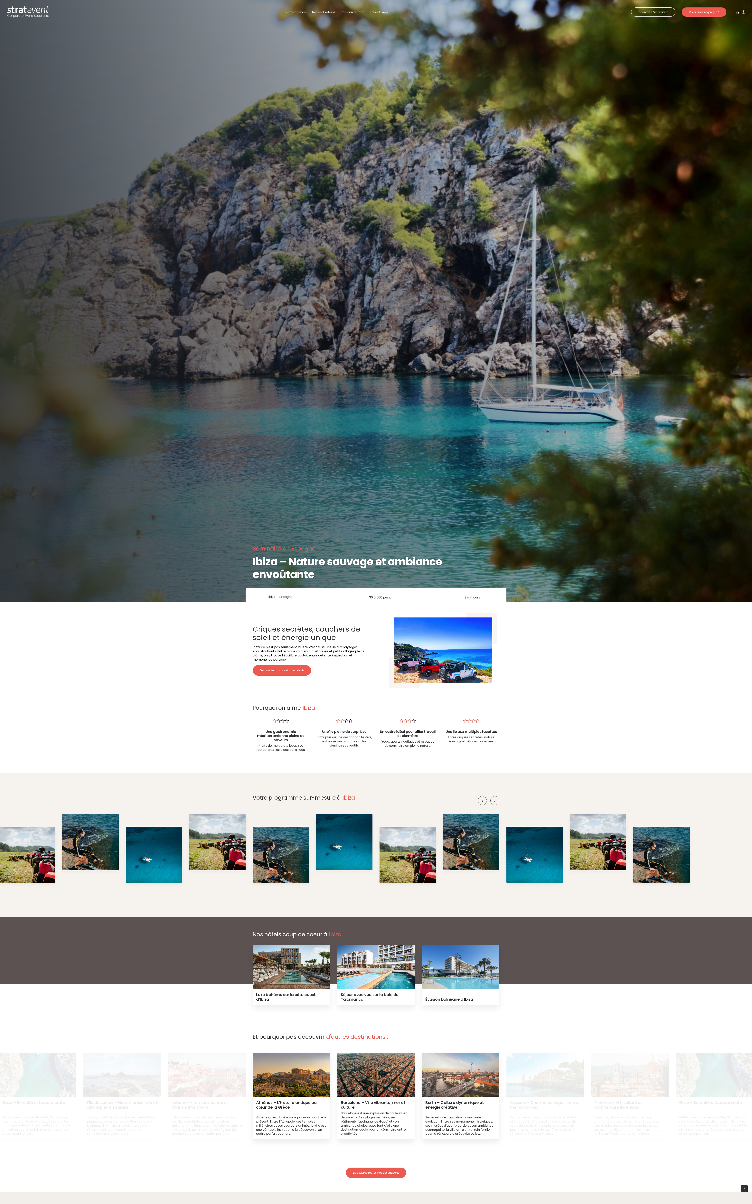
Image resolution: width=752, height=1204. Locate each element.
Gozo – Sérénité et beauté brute (33, 1102)
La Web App (379, 12)
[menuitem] (296, 12)
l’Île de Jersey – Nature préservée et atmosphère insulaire (122, 1105)
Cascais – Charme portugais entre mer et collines (544, 1105)
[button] (737, 12)
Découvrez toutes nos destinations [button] (376, 1173)
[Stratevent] (28, 12)
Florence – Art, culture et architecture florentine (618, 1105)
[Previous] (482, 800)
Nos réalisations (323, 12)
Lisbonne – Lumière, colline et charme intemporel (200, 1105)
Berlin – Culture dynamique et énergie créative (454, 1105)
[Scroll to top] (744, 1188)
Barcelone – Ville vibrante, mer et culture (373, 1105)
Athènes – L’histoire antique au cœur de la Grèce (286, 1105)
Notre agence (296, 12)
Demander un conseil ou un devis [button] (282, 670)
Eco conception (353, 12)
